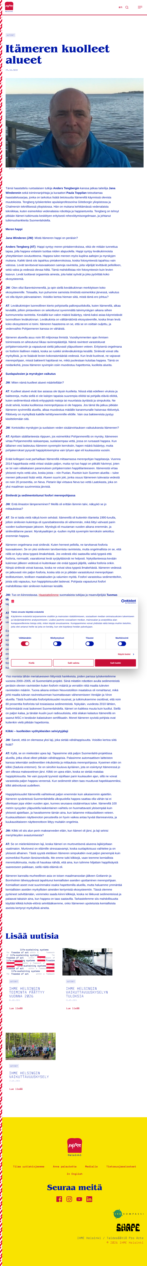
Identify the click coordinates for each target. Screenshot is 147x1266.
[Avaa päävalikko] (140, 7)
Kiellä (31, 663)
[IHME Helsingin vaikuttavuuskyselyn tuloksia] (87, 983)
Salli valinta (73, 663)
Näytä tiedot (124, 654)
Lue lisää (16, 1009)
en (120, 7)
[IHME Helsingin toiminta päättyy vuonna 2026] (31, 983)
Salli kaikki (115, 663)
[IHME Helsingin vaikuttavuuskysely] (31, 1066)
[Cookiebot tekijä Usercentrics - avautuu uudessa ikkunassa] (123, 601)
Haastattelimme (49, 595)
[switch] (57, 643)
